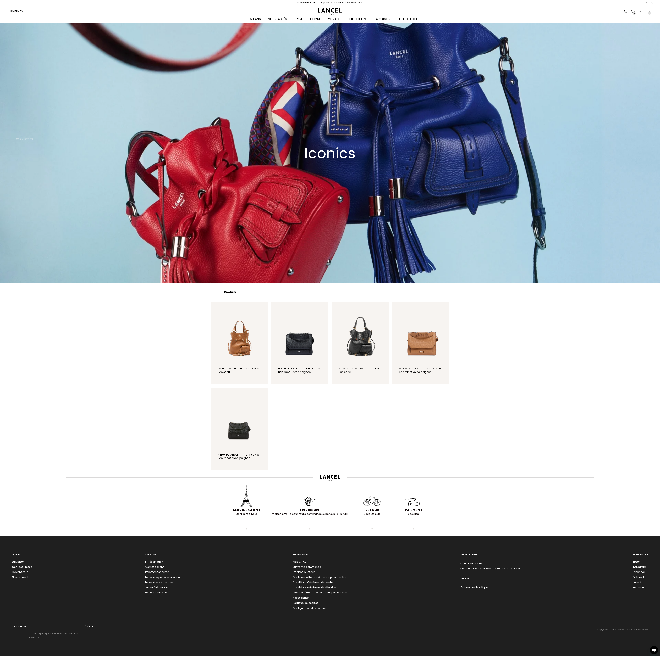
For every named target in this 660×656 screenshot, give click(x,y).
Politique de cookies (305, 603)
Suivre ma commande (307, 567)
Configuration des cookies (309, 608)
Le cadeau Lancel (156, 592)
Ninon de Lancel (288, 368)
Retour (372, 510)
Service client (246, 510)
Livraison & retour (304, 572)
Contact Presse (22, 567)
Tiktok (636, 561)
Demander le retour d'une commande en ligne (490, 568)
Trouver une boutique (474, 587)
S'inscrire (90, 626)
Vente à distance (156, 587)
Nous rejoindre (21, 577)
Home (17, 139)
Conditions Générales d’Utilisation (314, 587)
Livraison (309, 510)
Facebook (639, 572)
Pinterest (638, 577)
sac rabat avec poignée (294, 372)
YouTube (638, 587)
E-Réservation (154, 561)
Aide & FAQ (300, 561)
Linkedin (637, 582)
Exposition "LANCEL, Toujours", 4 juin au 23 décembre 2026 (330, 2)
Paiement (413, 510)
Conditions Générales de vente (313, 582)
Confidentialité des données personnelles (319, 577)
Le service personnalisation (162, 577)
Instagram (639, 567)
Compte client (154, 567)
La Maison (18, 561)
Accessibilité (301, 597)
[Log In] (640, 11)
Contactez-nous (471, 563)
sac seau (224, 372)
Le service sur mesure (159, 582)
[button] (646, 2)
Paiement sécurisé (157, 572)
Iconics (28, 139)
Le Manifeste (20, 572)
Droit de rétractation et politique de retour (320, 592)
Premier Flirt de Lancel (232, 368)
